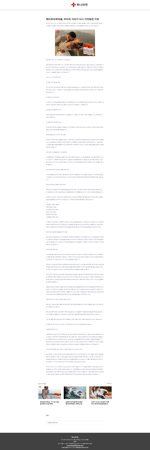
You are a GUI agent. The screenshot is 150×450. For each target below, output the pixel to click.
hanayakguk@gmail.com (75, 445)
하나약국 (82, 4)
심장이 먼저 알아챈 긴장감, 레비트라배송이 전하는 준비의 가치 (74, 403)
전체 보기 (109, 383)
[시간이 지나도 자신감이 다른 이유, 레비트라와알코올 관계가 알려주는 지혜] (100, 392)
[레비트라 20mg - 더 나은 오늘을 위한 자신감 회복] (49, 392)
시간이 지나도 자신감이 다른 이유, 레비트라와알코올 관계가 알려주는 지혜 (100, 403)
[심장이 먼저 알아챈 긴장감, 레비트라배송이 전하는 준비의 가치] (75, 392)
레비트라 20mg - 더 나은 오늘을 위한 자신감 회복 (49, 403)
